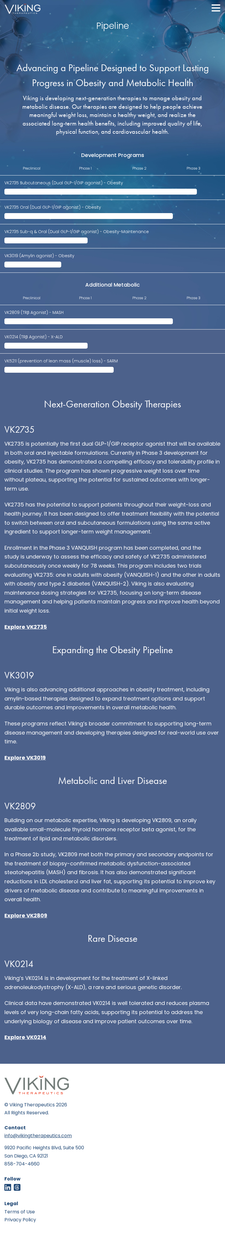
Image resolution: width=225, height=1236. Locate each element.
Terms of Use (19, 1212)
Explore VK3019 (25, 758)
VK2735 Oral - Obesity (52, 207)
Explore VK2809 (25, 916)
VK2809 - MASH (34, 313)
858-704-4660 (22, 1164)
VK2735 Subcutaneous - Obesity (63, 183)
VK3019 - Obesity (39, 256)
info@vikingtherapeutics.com (38, 1136)
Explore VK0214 (25, 1037)
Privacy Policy (20, 1220)
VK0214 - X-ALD (33, 337)
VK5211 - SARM (61, 361)
